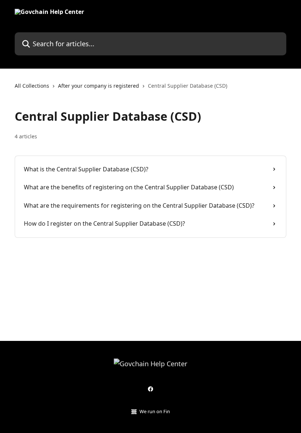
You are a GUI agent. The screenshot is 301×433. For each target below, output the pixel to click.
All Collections (32, 85)
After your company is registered (98, 85)
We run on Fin (154, 411)
